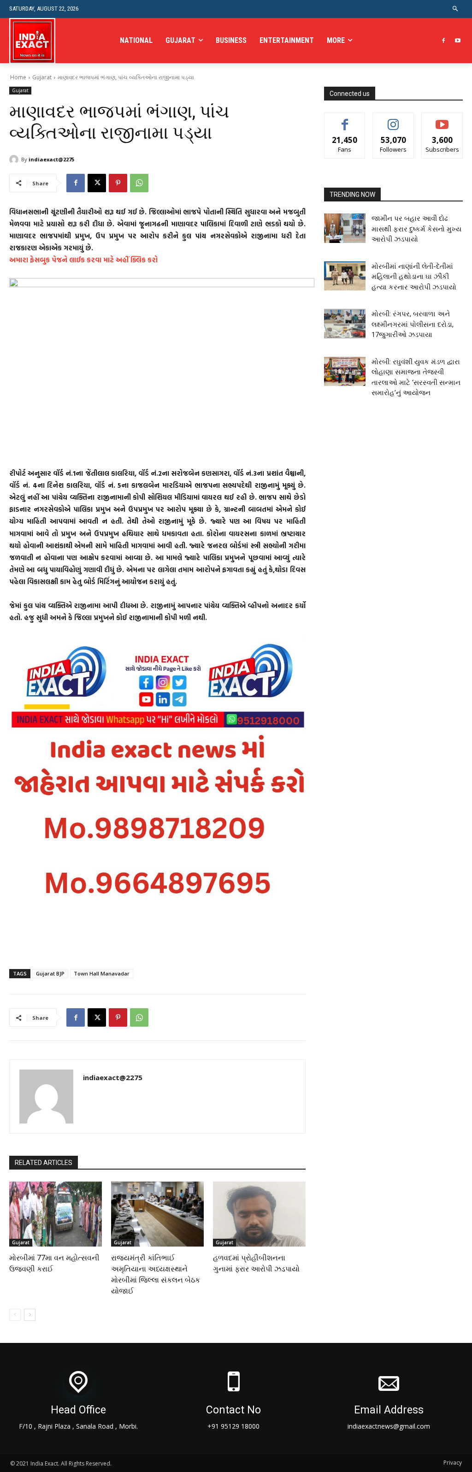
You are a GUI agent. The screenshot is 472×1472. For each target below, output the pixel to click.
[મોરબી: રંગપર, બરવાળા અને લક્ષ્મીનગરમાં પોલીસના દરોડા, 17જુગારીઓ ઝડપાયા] (345, 323)
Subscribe (442, 119)
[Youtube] (457, 40)
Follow (393, 119)
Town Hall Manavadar (102, 973)
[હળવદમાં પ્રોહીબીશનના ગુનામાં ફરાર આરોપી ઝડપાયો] (259, 1214)
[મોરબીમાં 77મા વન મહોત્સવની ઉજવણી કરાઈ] (55, 1214)
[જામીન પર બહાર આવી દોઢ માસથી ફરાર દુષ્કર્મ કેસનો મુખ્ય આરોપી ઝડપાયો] (345, 227)
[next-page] (29, 1315)
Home (18, 77)
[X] (97, 183)
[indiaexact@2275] (15, 159)
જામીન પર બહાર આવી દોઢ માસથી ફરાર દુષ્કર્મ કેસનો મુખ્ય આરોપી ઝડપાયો (416, 228)
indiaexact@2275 (51, 159)
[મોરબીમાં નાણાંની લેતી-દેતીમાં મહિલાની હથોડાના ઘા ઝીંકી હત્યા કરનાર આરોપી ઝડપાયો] (345, 275)
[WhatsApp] (139, 183)
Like (345, 119)
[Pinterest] (118, 183)
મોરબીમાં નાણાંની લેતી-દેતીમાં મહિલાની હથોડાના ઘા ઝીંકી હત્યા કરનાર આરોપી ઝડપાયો (414, 276)
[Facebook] (443, 40)
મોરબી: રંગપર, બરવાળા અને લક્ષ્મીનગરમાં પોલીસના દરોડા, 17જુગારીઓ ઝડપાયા (413, 324)
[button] (455, 9)
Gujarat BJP (50, 973)
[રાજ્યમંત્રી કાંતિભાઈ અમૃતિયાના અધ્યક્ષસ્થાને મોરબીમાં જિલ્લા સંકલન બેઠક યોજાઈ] (157, 1214)
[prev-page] (15, 1315)
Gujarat (42, 77)
